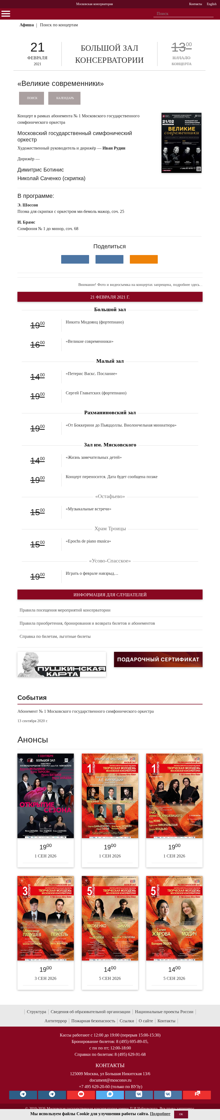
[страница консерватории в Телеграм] (23, 1095)
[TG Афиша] (52, 1095)
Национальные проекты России (164, 1011)
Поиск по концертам (59, 25)
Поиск (32, 98)
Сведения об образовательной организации (90, 1011)
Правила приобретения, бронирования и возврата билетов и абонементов (87, 623)
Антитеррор (56, 1021)
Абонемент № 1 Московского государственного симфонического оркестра (85, 711)
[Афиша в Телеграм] (197, 1095)
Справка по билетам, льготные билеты (55, 636)
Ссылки (127, 1021)
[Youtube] (81, 1095)
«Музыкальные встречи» (88, 509)
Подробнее (160, 1113)
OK (181, 1114)
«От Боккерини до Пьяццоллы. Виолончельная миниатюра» (121, 425)
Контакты (166, 1021)
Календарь (65, 98)
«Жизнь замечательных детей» (94, 457)
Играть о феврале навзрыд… (92, 573)
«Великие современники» (89, 341)
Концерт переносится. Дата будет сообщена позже (111, 476)
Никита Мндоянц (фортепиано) (95, 322)
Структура (36, 1011)
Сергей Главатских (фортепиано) (96, 393)
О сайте (146, 1021)
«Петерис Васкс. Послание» (91, 373)
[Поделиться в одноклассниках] (144, 259)
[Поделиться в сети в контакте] (75, 259)
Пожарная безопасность (93, 1021)
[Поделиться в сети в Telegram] (109, 259)
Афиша (27, 25)
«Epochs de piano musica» (88, 541)
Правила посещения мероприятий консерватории (65, 610)
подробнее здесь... (188, 285)
